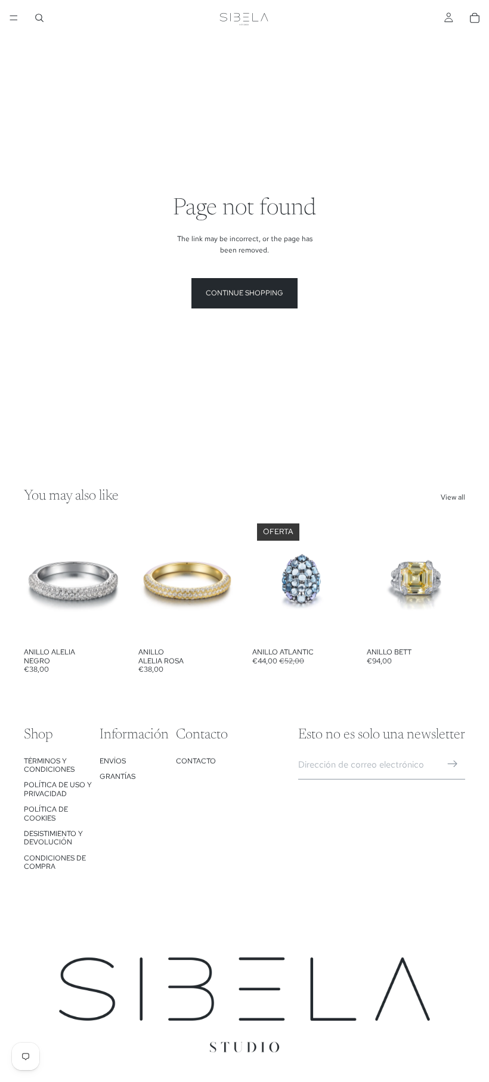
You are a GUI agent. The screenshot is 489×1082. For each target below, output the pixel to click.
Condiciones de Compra (55, 862)
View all (453, 497)
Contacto (196, 761)
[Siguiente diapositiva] (110, 580)
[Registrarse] (452, 764)
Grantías (117, 776)
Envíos (113, 761)
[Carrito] (475, 18)
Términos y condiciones (49, 765)
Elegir (114, 623)
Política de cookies (46, 813)
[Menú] (13, 18)
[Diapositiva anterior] (37, 580)
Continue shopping (244, 293)
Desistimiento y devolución (53, 838)
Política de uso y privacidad (58, 789)
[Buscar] (39, 18)
